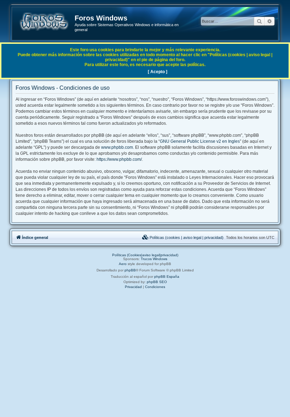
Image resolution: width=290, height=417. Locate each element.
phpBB (130, 270)
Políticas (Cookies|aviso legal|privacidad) (145, 255)
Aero (123, 264)
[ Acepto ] (157, 71)
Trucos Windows (154, 259)
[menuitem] (183, 237)
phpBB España (166, 276)
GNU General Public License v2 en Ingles (200, 141)
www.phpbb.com (117, 147)
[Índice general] (43, 21)
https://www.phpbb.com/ (119, 159)
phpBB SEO (157, 282)
